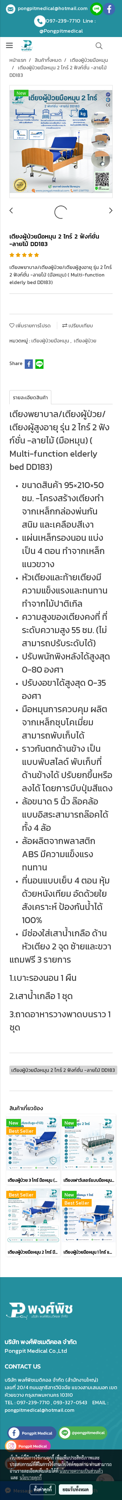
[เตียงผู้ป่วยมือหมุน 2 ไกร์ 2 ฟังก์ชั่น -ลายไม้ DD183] (61, 141)
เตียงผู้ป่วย (85, 340)
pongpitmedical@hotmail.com (54, 8)
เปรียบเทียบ (80, 325)
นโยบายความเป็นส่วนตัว (81, 1471)
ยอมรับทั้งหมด (76, 1489)
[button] (97, 45)
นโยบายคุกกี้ (31, 1477)
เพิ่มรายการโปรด (32, 325)
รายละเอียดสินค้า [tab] (30, 397)
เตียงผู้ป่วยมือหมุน (50, 340)
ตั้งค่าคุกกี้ (43, 1489)
